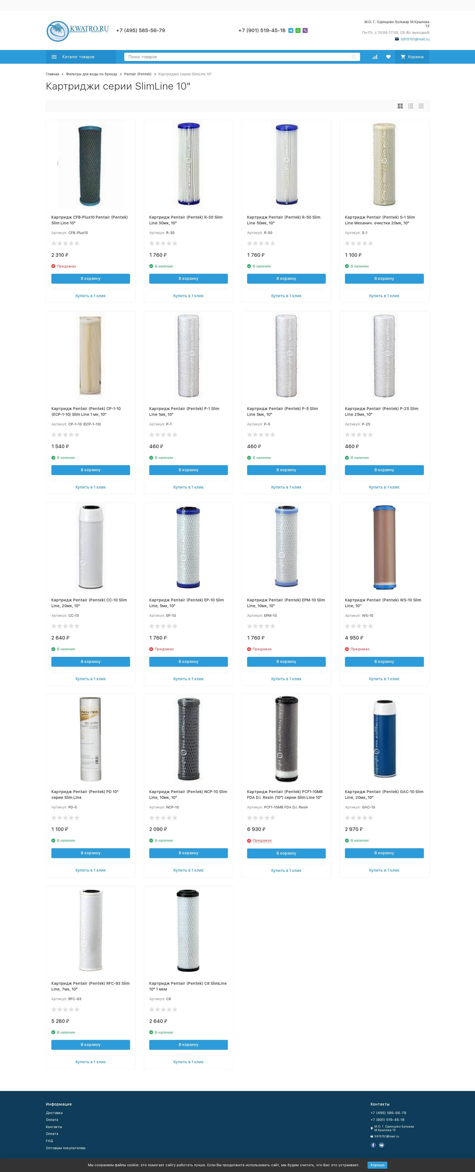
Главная (52, 74)
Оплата (52, 1120)
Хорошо (377, 1165)
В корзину (91, 278)
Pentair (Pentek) (138, 74)
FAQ (49, 1141)
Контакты (54, 1127)
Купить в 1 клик (91, 296)
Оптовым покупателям (65, 1148)
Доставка (54, 1113)
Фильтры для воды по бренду (91, 74)
